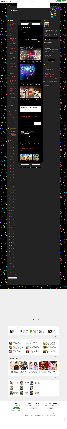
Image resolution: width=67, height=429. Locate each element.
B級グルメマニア (11, 340)
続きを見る (56, 31)
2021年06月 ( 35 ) (11, 236)
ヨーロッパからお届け (29, 340)
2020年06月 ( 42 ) (11, 254)
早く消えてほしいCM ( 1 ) (12, 76)
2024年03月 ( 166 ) (11, 186)
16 (9, 135)
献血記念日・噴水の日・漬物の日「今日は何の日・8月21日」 (12, 36)
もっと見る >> (21, 150)
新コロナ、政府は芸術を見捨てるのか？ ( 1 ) (12, 99)
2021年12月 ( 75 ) (11, 227)
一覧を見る (56, 58)
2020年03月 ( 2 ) (11, 258)
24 (10, 136)
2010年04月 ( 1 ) (11, 264)
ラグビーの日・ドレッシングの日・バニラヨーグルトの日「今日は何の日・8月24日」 (12, 24)
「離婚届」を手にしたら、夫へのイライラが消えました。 (51, 51)
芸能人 (18, 327)
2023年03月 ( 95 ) (11, 204)
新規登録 (58, 1)
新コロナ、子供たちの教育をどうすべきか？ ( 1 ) (12, 103)
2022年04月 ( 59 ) (11, 221)
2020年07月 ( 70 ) (11, 252)
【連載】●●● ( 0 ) (11, 90)
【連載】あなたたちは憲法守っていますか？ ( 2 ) (12, 88)
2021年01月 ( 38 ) (11, 243)
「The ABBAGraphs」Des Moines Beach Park (26, 148)
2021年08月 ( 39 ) (11, 233)
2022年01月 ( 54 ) (11, 225)
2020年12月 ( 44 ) (11, 245)
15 (15, 134)
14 (14, 134)
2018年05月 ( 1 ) (11, 261)
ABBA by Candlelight (27, 27)
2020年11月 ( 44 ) (11, 246)
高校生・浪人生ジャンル (47, 35)
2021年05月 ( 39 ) (11, 237)
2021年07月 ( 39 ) (11, 234)
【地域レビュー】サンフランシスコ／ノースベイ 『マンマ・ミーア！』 (30, 143)
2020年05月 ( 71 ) (11, 255)
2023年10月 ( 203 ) (12, 194)
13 (13, 134)
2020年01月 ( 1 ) (11, 260)
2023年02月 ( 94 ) (11, 206)
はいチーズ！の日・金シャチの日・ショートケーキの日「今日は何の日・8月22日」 (12, 32)
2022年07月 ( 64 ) (11, 216)
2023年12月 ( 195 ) (11, 191)
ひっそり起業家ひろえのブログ (48, 69)
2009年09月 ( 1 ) (11, 267)
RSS (46, 84)
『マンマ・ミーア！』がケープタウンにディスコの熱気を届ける (12, 52)
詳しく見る (33, 408)
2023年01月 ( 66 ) (11, 207)
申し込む (50, 408)
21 (14, 135)
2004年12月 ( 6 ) (11, 269)
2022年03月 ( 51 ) (11, 222)
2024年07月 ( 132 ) (11, 180)
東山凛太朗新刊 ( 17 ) (12, 73)
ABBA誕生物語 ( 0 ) (11, 105)
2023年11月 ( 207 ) (11, 192)
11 (11, 134)
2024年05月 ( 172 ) (11, 183)
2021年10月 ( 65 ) (11, 230)
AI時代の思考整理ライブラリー (48, 56)
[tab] (13, 327)
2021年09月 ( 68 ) (11, 231)
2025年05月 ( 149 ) (11, 165)
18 (11, 135)
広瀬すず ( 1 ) (11, 85)
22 (15, 135)
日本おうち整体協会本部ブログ (49, 67)
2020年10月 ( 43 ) (11, 248)
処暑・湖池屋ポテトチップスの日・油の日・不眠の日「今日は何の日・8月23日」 (12, 28)
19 (12, 135)
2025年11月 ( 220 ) (11, 156)
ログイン (64, 1)
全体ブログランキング (47, 34)
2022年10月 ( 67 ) (11, 212)
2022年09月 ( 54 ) (11, 213)
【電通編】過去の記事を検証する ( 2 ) (12, 81)
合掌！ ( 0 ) (10, 106)
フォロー (27, 133)
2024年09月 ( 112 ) (11, 177)
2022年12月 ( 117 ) (11, 209)
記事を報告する (39, 128)
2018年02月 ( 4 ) (11, 263)
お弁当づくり (45, 340)
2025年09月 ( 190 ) (11, 159)
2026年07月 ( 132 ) (11, 144)
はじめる (16, 408)
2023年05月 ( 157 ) (11, 201)
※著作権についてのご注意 (47, 85)
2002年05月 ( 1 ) (11, 272)
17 (10, 135)
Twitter (31, 136)
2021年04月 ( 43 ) (11, 239)
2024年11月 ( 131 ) (11, 174)
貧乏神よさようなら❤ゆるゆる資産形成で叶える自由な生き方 (51, 49)
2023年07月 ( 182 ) (11, 198)
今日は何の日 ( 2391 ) (12, 63)
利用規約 (37, 415)
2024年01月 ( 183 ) (11, 189)
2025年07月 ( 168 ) (11, 162)
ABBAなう (23, 33)
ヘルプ (58, 415)
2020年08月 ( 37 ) (11, 251)
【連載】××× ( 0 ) (11, 86)
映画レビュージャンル (13, 327)
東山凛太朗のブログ (15, 10)
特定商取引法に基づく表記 (52, 415)
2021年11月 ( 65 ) (11, 228)
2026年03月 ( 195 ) (11, 150)
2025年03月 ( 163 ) (11, 168)
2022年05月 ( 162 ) (11, 219)
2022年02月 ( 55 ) (11, 224)
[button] (65, 422)
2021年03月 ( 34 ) (11, 240)
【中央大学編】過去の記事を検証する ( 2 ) (12, 78)
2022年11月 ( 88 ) (11, 210)
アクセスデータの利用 (43, 415)
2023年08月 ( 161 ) (11, 197)
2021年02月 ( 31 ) (11, 242)
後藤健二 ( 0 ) (11, 101)
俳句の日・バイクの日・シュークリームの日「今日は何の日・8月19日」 (12, 42)
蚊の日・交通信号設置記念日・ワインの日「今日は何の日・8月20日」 (12, 39)
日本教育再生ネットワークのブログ (49, 74)
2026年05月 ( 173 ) (11, 147)
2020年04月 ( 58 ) (11, 257)
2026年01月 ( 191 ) (11, 153)
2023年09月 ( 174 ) (11, 195)
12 (12, 134)
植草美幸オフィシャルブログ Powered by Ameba (51, 76)
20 (13, 135)
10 (10, 134)
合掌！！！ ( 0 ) (11, 114)
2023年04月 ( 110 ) (11, 203)
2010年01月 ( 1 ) (11, 266)
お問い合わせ (32, 415)
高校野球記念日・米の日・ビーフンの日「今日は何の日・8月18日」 (12, 49)
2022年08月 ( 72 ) (11, 215)
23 (9, 136)
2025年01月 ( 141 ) (11, 171)
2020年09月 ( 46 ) (11, 249)
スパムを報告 (27, 415)
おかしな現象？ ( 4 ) (12, 97)
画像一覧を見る (14, 58)
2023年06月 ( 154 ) (11, 200)
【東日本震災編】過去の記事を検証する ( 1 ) (12, 83)
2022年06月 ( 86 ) (11, 218)
